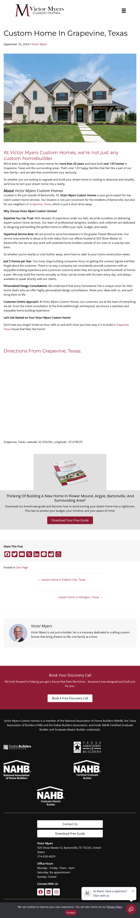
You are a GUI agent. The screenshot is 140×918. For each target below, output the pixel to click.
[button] (40, 891)
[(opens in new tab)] (87, 747)
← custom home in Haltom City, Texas (61, 579)
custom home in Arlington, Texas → (80, 597)
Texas (47, 204)
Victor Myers (39, 44)
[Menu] (123, 11)
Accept (71, 912)
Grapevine (36, 204)
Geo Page (22, 567)
